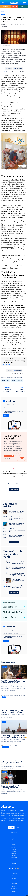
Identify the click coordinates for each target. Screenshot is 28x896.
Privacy (14, 891)
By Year (14, 863)
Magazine (14, 851)
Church (3, 11)
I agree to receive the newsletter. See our (13, 412)
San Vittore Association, (17, 84)
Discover (14, 841)
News (14, 835)
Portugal (5, 772)
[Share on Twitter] (17, 71)
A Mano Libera (21, 107)
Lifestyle (14, 837)
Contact (14, 886)
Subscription (14, 853)
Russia (4, 721)
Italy (8, 380)
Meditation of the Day (12, 612)
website (23, 131)
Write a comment (14, 489)
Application (14, 849)
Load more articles (14, 542)
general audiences (7, 247)
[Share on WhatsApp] (23, 71)
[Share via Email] (20, 71)
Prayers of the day (11, 617)
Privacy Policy (14, 888)
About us (14, 878)
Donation (14, 855)
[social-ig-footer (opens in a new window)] (18, 869)
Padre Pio (19, 380)
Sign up (5, 415)
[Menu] (4, 2)
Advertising (14, 857)
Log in (18, 483)
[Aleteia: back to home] (14, 2)
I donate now (8, 456)
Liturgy (4, 696)
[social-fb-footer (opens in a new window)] (12, 869)
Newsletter (14, 847)
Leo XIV (4, 667)
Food (3, 380)
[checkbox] (3, 411)
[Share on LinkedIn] (15, 71)
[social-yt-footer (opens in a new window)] (10, 869)
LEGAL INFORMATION (14, 881)
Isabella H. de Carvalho (20, 24)
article (23, 192)
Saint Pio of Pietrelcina (16, 354)
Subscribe (5, 6)
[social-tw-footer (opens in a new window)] (15, 869)
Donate (13, 6)
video (12, 190)
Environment (6, 747)
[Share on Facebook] (12, 71)
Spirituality (14, 839)
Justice (13, 380)
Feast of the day (10, 607)
